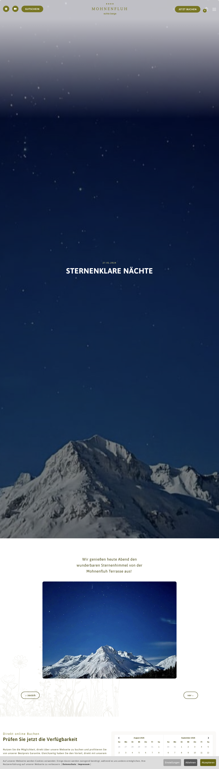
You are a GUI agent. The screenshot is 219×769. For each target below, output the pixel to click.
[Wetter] (6, 9)
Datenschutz (69, 764)
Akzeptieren (208, 762)
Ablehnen (190, 762)
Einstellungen (172, 762)
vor (191, 695)
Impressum (84, 764)
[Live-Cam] (15, 9)
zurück (30, 695)
